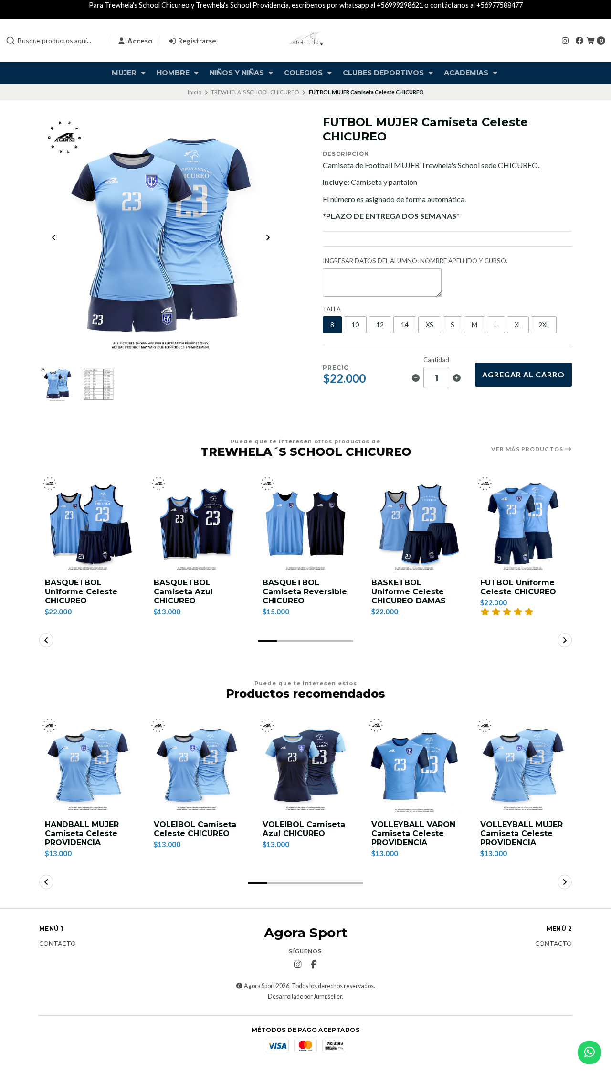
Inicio (194, 92)
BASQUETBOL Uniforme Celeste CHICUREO (81, 591)
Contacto (57, 944)
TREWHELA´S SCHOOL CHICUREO (255, 92)
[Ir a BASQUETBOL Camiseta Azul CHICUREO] (196, 523)
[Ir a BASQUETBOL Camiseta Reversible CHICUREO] (305, 523)
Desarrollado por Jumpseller (305, 996)
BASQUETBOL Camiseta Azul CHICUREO (183, 591)
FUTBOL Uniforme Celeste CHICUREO (518, 587)
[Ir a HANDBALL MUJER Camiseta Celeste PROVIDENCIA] (88, 765)
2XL (543, 325)
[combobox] (53, 40)
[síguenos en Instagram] (565, 40)
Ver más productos (528, 449)
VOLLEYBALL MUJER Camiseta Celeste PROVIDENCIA (521, 833)
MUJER (125, 72)
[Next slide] (268, 237)
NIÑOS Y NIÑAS (238, 72)
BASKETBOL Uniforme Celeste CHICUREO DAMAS (408, 591)
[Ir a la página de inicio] (305, 41)
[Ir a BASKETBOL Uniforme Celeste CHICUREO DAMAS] (414, 523)
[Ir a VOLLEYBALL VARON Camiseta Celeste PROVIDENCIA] (414, 765)
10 (355, 325)
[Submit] (10, 40)
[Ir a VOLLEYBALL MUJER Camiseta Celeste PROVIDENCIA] (523, 765)
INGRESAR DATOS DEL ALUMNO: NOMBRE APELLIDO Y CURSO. (415, 261)
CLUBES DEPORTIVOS (384, 72)
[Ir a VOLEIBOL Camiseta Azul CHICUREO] (305, 765)
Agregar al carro (523, 374)
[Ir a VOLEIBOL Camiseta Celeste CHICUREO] (196, 765)
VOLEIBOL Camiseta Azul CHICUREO (304, 829)
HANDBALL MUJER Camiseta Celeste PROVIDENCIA (82, 833)
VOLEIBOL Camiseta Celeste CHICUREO (195, 829)
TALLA (332, 309)
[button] (267, 641)
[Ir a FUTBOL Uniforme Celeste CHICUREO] (523, 523)
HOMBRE (174, 72)
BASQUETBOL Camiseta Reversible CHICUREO (305, 591)
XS (429, 325)
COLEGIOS (304, 72)
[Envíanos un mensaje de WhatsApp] (589, 1052)
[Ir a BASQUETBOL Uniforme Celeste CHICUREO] (88, 523)
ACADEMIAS (467, 72)
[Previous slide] (54, 237)
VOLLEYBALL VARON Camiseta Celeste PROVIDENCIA (413, 833)
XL (518, 325)
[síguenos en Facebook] (579, 40)
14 (405, 325)
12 (380, 325)
